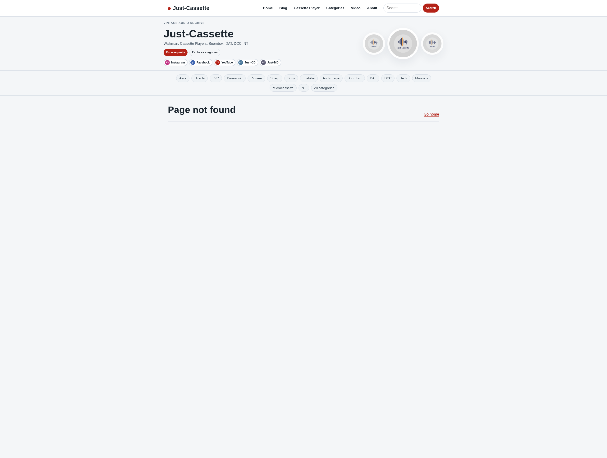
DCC (387, 78)
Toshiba (309, 78)
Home (268, 8)
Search (431, 8)
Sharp (274, 78)
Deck (403, 78)
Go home (431, 114)
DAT (373, 78)
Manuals (421, 78)
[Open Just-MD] (432, 43)
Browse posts (175, 52)
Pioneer (256, 78)
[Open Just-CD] (374, 43)
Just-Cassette (191, 8)
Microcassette (283, 88)
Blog (283, 8)
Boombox (355, 78)
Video (355, 8)
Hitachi (199, 78)
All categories (324, 88)
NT (304, 88)
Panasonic (235, 78)
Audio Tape (331, 78)
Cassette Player (307, 8)
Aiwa (182, 78)
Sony (291, 78)
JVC (216, 78)
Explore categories (205, 52)
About (372, 8)
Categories (335, 8)
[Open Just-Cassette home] (403, 43)
